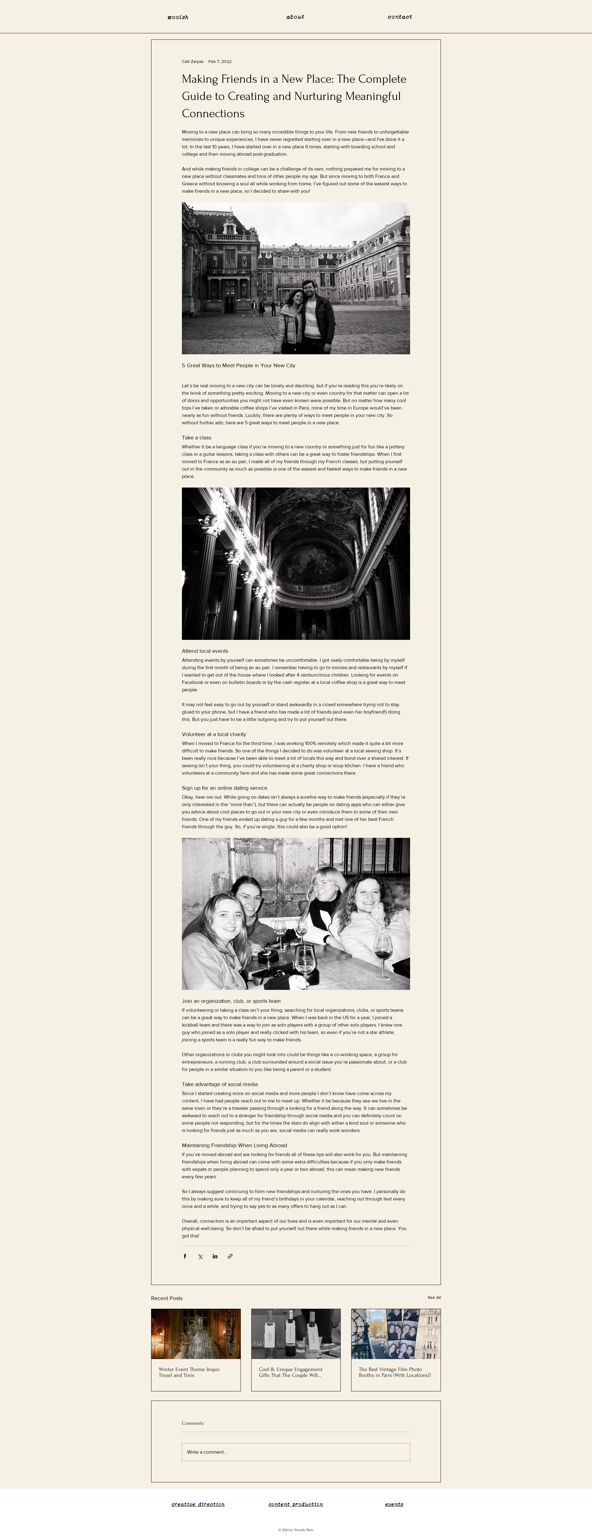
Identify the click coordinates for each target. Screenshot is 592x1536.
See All (434, 1297)
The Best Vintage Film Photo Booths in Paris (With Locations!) (395, 1372)
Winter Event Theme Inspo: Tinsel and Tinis (189, 1372)
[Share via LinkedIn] (215, 1256)
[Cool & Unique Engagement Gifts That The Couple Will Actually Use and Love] (296, 1334)
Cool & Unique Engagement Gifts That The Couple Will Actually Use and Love (291, 1372)
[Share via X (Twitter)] (200, 1256)
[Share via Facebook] (185, 1256)
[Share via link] (230, 1256)
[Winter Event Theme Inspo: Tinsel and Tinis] (195, 1334)
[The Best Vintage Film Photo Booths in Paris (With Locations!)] (396, 1334)
